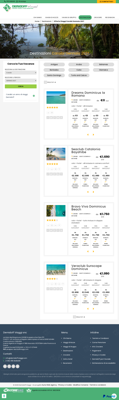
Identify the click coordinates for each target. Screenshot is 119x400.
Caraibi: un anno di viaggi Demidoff (17, 95)
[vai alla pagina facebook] (9, 366)
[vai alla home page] (20, 8)
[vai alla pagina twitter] (5, 366)
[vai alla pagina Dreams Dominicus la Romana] (55, 97)
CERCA (20, 86)
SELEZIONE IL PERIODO (13, 77)
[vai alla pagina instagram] (13, 366)
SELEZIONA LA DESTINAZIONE (15, 69)
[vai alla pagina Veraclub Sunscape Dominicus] (55, 269)
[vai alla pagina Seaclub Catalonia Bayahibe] (55, 154)
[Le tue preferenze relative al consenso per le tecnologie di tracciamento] (4, 396)
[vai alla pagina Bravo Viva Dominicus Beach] (55, 211)
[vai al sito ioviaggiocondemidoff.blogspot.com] (17, 366)
